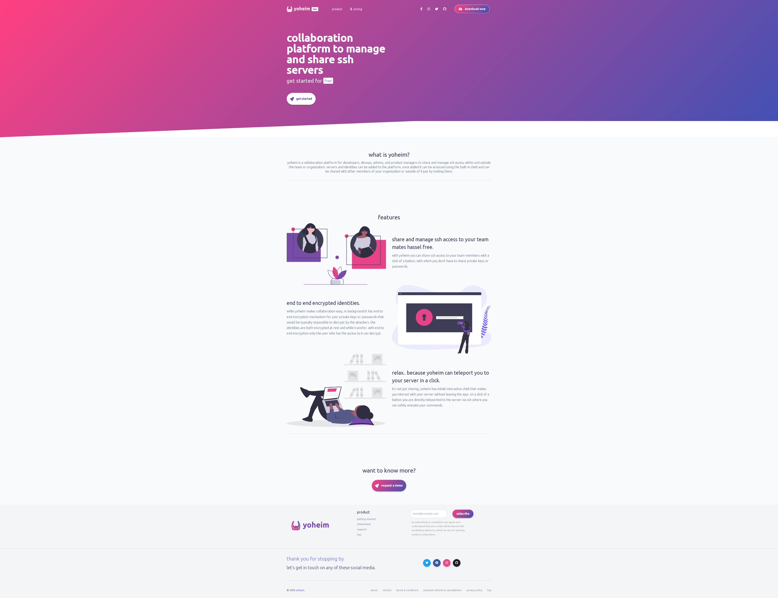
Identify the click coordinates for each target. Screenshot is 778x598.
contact (387, 590)
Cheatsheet (364, 524)
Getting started (366, 519)
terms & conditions (407, 590)
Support (362, 529)
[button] (336, 9)
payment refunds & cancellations (442, 590)
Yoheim (300, 590)
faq (359, 534)
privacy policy (474, 590)
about (374, 590)
